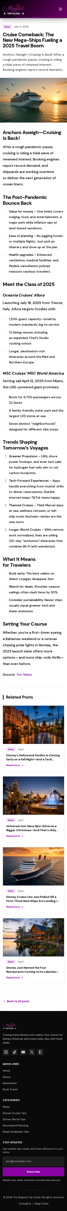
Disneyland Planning (15, 1125)
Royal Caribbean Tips (16, 1131)
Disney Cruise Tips (15, 1113)
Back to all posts (18, 1001)
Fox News (24, 674)
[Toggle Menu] (60, 9)
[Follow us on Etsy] (40, 1052)
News (7, 26)
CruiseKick (25, 1203)
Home (6, 1070)
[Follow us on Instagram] (6, 1052)
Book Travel (10, 1089)
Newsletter (10, 1083)
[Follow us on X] (31, 1052)
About (7, 1077)
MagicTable (41, 1203)
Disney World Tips (14, 1119)
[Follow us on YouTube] (23, 1052)
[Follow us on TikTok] (14, 1052)
